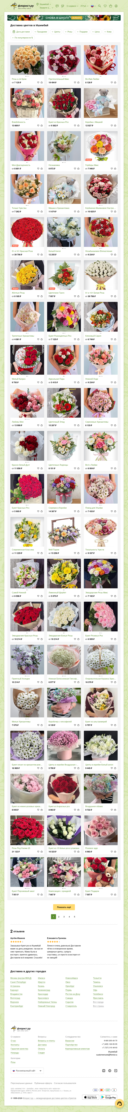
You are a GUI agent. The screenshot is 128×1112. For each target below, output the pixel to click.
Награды (15, 1052)
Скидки (41, 1052)
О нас (13, 1040)
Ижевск (41, 978)
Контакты (15, 1044)
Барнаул (14, 990)
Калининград (44, 990)
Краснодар (43, 994)
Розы (13, 1062)
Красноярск (43, 998)
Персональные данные (21, 1083)
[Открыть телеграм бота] (109, 1070)
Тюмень (96, 982)
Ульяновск (98, 986)
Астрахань (15, 986)
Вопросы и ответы (46, 1040)
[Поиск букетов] (99, 5)
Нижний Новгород (46, 1006)
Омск (68, 982)
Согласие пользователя (65, 1083)
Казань (41, 986)
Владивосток (16, 994)
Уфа (95, 990)
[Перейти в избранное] (105, 5)
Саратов (70, 1002)
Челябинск (98, 994)
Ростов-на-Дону (73, 994)
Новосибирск (72, 978)
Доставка (42, 1044)
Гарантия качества (19, 1048)
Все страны (98, 1006)
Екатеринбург (16, 1006)
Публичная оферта (43, 1083)
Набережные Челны (47, 1002)
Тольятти (97, 978)
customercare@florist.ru (106, 1054)
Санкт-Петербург (18, 982)
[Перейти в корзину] (110, 5)
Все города (98, 1002)
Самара (69, 998)
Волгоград (15, 998)
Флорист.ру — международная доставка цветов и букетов (49, 1098)
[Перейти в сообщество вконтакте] (103, 1070)
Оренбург (70, 986)
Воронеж (14, 1002)
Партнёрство (71, 1044)
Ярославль (98, 998)
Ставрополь (71, 1006)
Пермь (69, 990)
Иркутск (41, 982)
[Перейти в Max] (115, 1070)
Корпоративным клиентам (77, 1048)
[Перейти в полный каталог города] (22, 6)
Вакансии (69, 1040)
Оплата (41, 1048)
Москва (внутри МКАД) (21, 978)
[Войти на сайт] (116, 5)
